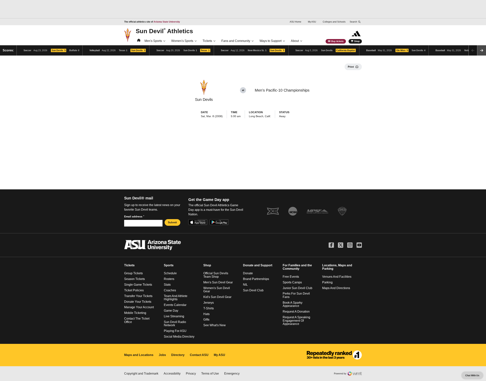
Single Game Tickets (138, 284)
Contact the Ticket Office (136, 320)
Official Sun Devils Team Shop (215, 275)
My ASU (312, 21)
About (295, 40)
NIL (245, 284)
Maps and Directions (336, 288)
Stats (167, 284)
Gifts (206, 319)
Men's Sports (153, 40)
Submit (172, 222)
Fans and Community (235, 40)
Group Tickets (133, 273)
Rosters (169, 279)
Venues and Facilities (336, 276)
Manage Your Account (139, 307)
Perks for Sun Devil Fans (296, 295)
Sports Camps (292, 282)
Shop (357, 41)
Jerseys (208, 302)
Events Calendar (175, 305)
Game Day (171, 310)
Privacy (191, 373)
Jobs (162, 355)
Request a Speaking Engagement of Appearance (296, 320)
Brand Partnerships (256, 279)
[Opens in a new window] (334, 355)
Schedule (170, 273)
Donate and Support (257, 265)
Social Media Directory (179, 336)
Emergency (232, 373)
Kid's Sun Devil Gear (217, 297)
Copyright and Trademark (141, 373)
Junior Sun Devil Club (297, 288)
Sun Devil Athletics (164, 31)
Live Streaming (174, 316)
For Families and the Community (297, 267)
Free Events (291, 276)
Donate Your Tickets (137, 301)
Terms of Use (210, 373)
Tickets (207, 40)
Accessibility (172, 373)
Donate (248, 273)
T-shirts (208, 308)
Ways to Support (271, 40)
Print (351, 66)
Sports (169, 265)
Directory (178, 355)
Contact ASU (199, 355)
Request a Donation (296, 311)
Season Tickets (134, 279)
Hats (206, 314)
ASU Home (295, 21)
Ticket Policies (134, 290)
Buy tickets (337, 41)
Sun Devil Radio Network (175, 323)
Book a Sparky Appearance (292, 304)
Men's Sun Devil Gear (218, 282)
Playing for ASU (175, 330)
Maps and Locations (138, 355)
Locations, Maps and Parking (337, 267)
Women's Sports (182, 40)
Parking (327, 282)
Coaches (170, 290)
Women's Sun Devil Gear (216, 289)
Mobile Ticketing (135, 312)
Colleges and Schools (334, 21)
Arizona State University (167, 21)
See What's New (214, 325)
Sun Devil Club (253, 290)
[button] (481, 50)
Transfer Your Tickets (138, 296)
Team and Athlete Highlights (175, 297)
